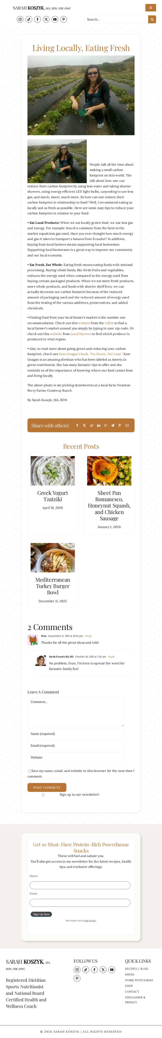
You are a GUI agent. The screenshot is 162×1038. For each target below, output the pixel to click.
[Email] (127, 425)
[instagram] (20, 19)
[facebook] (37, 19)
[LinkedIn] (98, 425)
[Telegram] (112, 425)
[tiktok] (28, 19)
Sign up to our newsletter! (79, 794)
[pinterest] (63, 19)
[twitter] (46, 19)
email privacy (89, 920)
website (84, 323)
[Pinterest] (119, 425)
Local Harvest (81, 334)
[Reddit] (91, 425)
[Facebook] (77, 425)
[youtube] (55, 19)
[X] (84, 425)
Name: (34, 876)
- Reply (87, 635)
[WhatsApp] (105, 425)
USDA (109, 323)
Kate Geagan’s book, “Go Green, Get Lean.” (91, 354)
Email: (34, 893)
